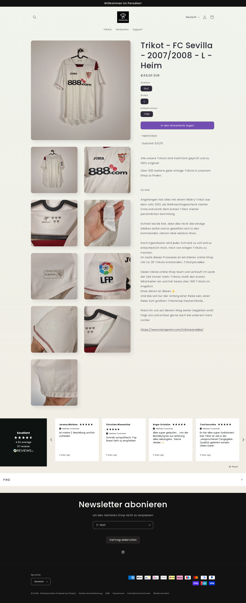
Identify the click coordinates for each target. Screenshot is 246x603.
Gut (146, 88)
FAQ (6, 479)
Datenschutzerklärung (90, 593)
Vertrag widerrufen (123, 540)
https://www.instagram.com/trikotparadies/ (172, 330)
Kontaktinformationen (139, 593)
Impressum (118, 593)
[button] (34, 17)
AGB (107, 593)
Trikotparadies (47, 593)
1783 (147, 114)
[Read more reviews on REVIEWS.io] (23, 451)
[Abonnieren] (149, 525)
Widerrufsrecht (161, 593)
